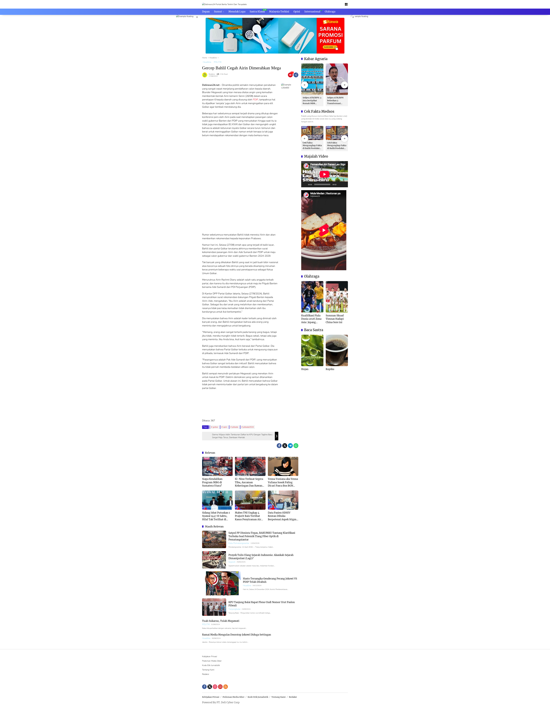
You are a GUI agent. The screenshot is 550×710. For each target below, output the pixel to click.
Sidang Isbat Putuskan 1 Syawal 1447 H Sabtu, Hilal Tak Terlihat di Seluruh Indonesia (216, 516)
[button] (304, 84)
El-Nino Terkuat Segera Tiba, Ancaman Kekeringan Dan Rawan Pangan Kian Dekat (249, 482)
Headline (207, 62)
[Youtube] (220, 686)
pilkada (235, 427)
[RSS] (225, 686)
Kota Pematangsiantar (238, 543)
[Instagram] (215, 686)
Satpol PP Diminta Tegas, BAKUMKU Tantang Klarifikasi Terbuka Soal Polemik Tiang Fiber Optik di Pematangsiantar (261, 536)
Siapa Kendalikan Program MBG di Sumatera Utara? (212, 482)
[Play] (305, 184)
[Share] (295, 74)
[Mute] (339, 184)
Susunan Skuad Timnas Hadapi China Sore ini (335, 319)
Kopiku (330, 369)
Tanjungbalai (234, 609)
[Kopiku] (337, 350)
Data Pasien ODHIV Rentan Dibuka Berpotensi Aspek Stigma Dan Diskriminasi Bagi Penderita (283, 516)
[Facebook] (279, 445)
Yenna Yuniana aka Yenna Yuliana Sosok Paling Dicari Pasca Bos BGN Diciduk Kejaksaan (283, 482)
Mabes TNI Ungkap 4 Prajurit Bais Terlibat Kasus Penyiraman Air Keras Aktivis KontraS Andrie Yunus (248, 516)
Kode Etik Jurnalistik (211, 665)
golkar (215, 427)
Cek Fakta (331, 137)
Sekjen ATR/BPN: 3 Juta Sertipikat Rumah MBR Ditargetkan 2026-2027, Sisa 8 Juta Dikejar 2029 (312, 100)
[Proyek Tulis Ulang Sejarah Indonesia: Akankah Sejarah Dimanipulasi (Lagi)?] (214, 559)
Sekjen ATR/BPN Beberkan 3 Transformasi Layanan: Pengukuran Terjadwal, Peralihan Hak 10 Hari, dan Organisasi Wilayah (336, 100)
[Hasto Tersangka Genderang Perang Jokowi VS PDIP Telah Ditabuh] (221, 583)
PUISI (305, 364)
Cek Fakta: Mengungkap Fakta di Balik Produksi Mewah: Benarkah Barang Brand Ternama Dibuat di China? (312, 145)
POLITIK (218, 62)
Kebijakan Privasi (209, 656)
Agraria (306, 92)
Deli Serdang (275, 507)
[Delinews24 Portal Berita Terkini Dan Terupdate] (224, 4)
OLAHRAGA (309, 310)
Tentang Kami (208, 669)
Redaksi (205, 674)
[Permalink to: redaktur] (205, 74)
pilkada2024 (248, 427)
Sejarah (231, 562)
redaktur (212, 74)
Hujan (304, 369)
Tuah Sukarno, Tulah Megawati (220, 621)
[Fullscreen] (344, 184)
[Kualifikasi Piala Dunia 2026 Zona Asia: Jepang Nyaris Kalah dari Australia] (312, 297)
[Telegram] (290, 445)
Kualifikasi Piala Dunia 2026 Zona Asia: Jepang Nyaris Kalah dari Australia (311, 319)
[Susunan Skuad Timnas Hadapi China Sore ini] (337, 297)
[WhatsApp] (295, 445)
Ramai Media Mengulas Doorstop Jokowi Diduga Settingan (236, 634)
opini (225, 427)
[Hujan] (312, 350)
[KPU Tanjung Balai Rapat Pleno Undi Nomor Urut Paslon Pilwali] (214, 607)
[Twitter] (284, 445)
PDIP (255, 99)
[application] (324, 174)
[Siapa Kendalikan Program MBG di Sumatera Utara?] (217, 466)
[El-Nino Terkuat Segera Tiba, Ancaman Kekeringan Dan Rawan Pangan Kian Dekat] (250, 466)
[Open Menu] (346, 4)
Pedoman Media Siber (212, 661)
